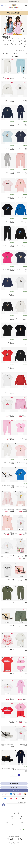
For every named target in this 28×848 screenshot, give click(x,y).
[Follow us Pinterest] (17, 798)
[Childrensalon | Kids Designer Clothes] (14, 5)
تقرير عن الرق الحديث (9, 829)
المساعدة (11, 826)
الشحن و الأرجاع (22, 816)
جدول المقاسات (22, 824)
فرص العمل (11, 818)
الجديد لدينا (20, 9)
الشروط (12, 824)
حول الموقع (22, 822)
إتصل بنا (23, 820)
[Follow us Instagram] (11, 798)
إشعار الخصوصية (10, 820)
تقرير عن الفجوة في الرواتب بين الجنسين (20, 827)
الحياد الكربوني (21, 829)
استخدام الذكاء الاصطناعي (9, 822)
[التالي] (9, 775)
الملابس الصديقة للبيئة (13, 813)
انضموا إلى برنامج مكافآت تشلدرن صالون (14, 790)
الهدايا (12, 816)
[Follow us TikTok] (23, 798)
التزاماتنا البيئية (22, 832)
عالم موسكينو (22, 38)
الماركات (7, 9)
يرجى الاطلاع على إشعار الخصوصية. (21, 808)
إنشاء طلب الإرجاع (21, 818)
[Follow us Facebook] (5, 798)
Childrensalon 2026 (14, 843)
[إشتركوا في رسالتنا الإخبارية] (3, 804)
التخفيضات (13, 9)
